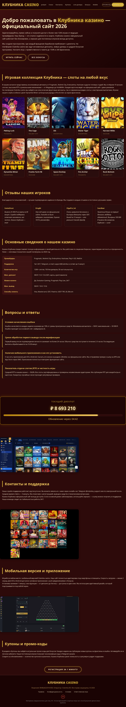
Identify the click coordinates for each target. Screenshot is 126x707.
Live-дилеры (77, 5)
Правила (41, 692)
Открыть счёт (118, 5)
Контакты (59, 5)
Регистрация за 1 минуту (63, 669)
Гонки (51, 5)
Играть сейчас (14, 57)
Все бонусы (38, 57)
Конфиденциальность (54, 692)
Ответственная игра (81, 692)
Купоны (68, 5)
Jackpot (43, 5)
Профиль (106, 5)
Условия (68, 692)
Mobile (95, 5)
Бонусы (87, 5)
